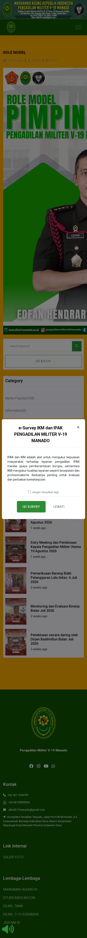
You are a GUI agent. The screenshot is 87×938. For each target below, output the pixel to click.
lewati (59, 506)
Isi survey (31, 506)
